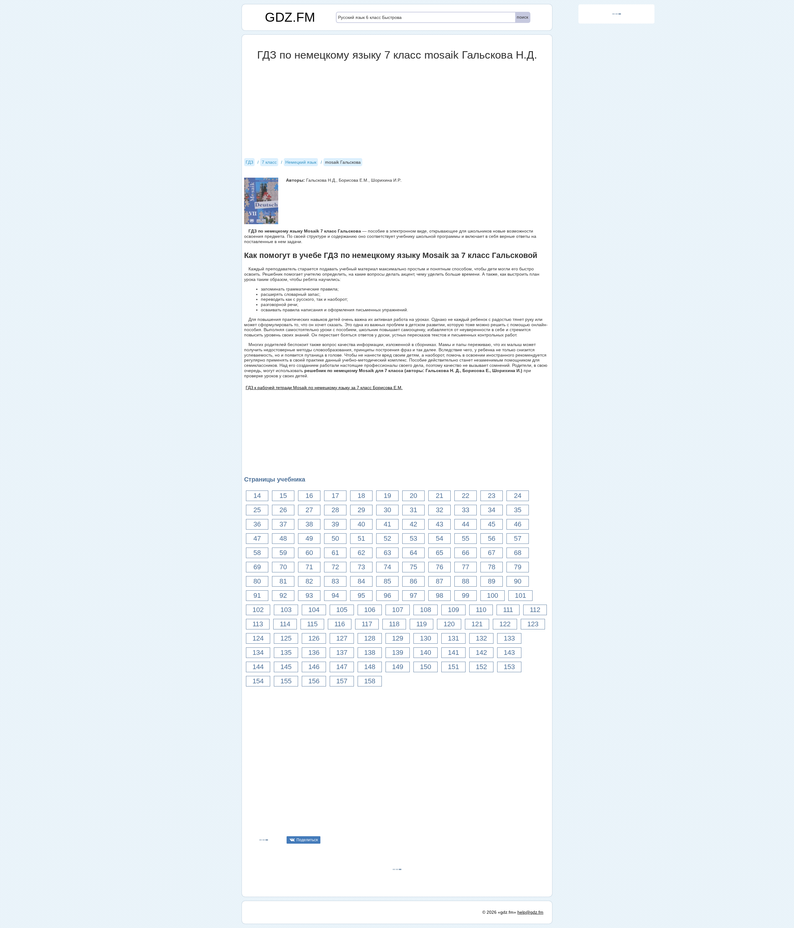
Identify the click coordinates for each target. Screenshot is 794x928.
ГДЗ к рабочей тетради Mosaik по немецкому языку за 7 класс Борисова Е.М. (324, 387)
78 (491, 567)
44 (465, 524)
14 (257, 496)
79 (517, 567)
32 (439, 510)
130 (425, 638)
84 (361, 581)
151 (453, 667)
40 (361, 524)
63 (387, 553)
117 (367, 624)
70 (283, 567)
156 (313, 681)
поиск (522, 17)
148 (369, 667)
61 (335, 553)
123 (532, 624)
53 (413, 538)
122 (505, 624)
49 (309, 538)
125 (286, 638)
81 (283, 581)
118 (394, 624)
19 (387, 496)
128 (369, 638)
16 (309, 496)
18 (361, 496)
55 (465, 538)
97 (413, 595)
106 (369, 610)
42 (413, 524)
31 (413, 510)
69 (257, 567)
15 (283, 496)
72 (335, 567)
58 (257, 553)
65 (439, 553)
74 (387, 567)
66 (465, 553)
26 (283, 510)
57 (517, 538)
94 (335, 595)
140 (425, 652)
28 (335, 510)
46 (517, 524)
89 (491, 581)
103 (286, 610)
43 (439, 524)
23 (491, 496)
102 (258, 610)
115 (312, 624)
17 (335, 496)
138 (369, 652)
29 (361, 510)
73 (361, 567)
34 (491, 510)
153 (509, 667)
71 (309, 567)
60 (309, 553)
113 (257, 624)
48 (283, 538)
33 (465, 510)
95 (361, 595)
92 (283, 595)
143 (509, 652)
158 (369, 681)
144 (258, 667)
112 (535, 610)
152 (481, 667)
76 (439, 567)
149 (397, 667)
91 (257, 595)
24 (517, 496)
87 (439, 581)
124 (258, 638)
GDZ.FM (290, 17)
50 (335, 538)
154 (258, 681)
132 (481, 638)
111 (508, 610)
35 (517, 510)
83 (335, 581)
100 (492, 595)
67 (491, 553)
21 (439, 496)
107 (397, 610)
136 (313, 652)
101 (520, 595)
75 (413, 567)
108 (425, 610)
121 (477, 624)
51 (361, 538)
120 (449, 624)
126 (313, 638)
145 (286, 667)
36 (257, 524)
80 (257, 581)
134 (258, 652)
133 (509, 638)
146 (313, 667)
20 (413, 496)
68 (517, 553)
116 (339, 624)
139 (397, 652)
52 (387, 538)
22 (465, 496)
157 (341, 681)
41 (387, 524)
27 (309, 510)
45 (491, 524)
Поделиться (307, 840)
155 (286, 681)
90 (517, 581)
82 (309, 581)
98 (439, 595)
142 (481, 652)
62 (361, 553)
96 (387, 595)
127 (341, 638)
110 (481, 610)
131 (453, 638)
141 (453, 652)
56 (491, 538)
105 (341, 610)
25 (257, 510)
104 (313, 610)
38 (309, 524)
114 (285, 624)
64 (413, 553)
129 (397, 638)
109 (453, 610)
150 (425, 667)
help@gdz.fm (530, 912)
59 (283, 553)
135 (286, 652)
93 (309, 595)
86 (413, 581)
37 (283, 524)
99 (465, 595)
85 (387, 581)
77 (465, 567)
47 (257, 538)
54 (439, 538)
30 (387, 510)
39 (335, 524)
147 (341, 667)
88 (465, 581)
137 (341, 652)
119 (421, 624)
